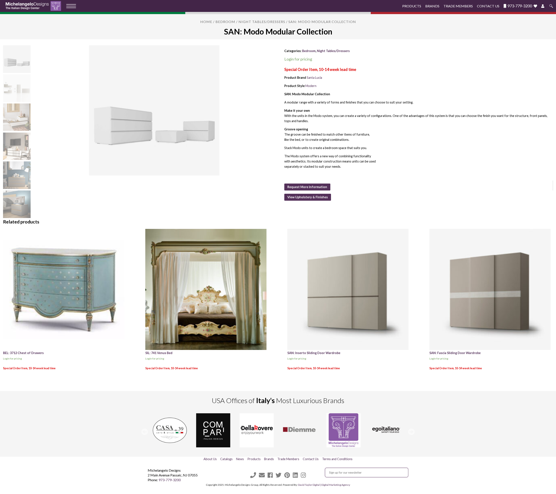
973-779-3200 (519, 6)
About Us (210, 459)
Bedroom (225, 22)
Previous (144, 431)
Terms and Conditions (337, 459)
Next (411, 431)
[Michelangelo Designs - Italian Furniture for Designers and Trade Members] (34, 6)
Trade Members (458, 6)
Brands (432, 6)
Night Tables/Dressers (261, 22)
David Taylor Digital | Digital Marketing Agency (324, 484)
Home (206, 22)
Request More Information (307, 187)
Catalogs (226, 459)
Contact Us (488, 6)
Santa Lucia (314, 77)
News (240, 459)
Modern (310, 86)
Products (411, 6)
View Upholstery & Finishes (307, 197)
